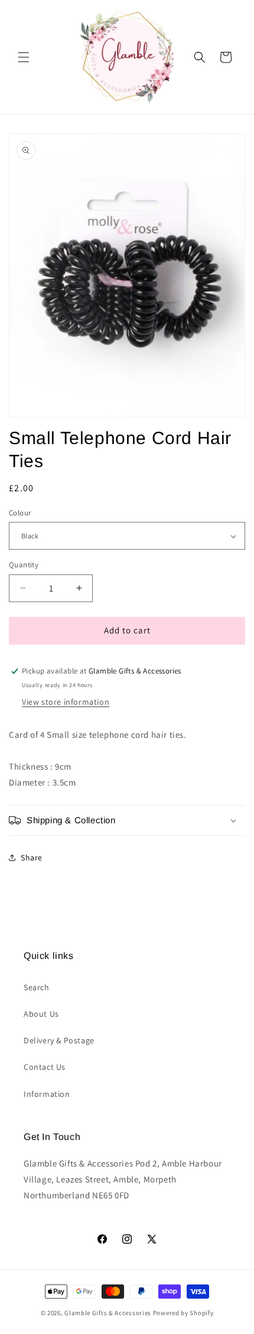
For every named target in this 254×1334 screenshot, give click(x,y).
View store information (65, 701)
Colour (20, 513)
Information (47, 1094)
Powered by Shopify (183, 1313)
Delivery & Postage (59, 1040)
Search (37, 987)
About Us (41, 1013)
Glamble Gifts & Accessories (107, 1313)
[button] (24, 57)
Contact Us (45, 1067)
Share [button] (32, 857)
